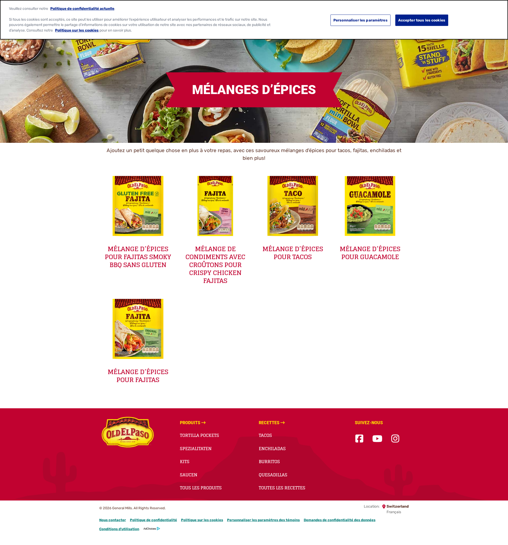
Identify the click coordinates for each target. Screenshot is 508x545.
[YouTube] (377, 439)
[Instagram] (395, 439)
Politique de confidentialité (153, 520)
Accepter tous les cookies (421, 20)
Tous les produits (201, 487)
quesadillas (273, 474)
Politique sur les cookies (202, 520)
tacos (265, 435)
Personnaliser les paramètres (360, 20)
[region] (254, 19)
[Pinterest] (408, 439)
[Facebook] (359, 439)
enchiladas (272, 448)
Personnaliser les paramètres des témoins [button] (263, 520)
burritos (269, 461)
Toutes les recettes (282, 487)
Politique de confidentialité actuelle (82, 8)
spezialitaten (196, 448)
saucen (188, 474)
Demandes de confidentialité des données (339, 520)
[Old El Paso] (127, 433)
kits (184, 461)
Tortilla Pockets (199, 435)
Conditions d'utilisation (119, 529)
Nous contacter (112, 520)
